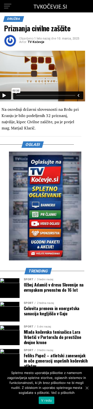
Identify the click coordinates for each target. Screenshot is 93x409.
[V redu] (86, 387)
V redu (46, 400)
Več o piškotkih (63, 393)
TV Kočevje (36, 42)
